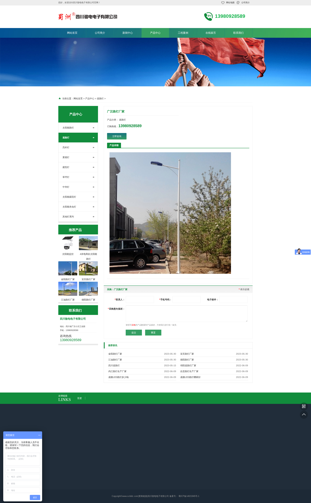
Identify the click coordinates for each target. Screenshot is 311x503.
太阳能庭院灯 (69, 197)
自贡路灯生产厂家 (189, 371)
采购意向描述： (116, 308)
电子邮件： (213, 299)
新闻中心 (127, 32)
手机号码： (165, 299)
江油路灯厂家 (115, 359)
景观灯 (66, 157)
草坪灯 (66, 177)
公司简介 (245, 2)
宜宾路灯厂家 (187, 354)
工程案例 (183, 32)
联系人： (120, 299)
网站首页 (72, 32)
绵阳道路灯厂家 (188, 365)
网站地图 (230, 2)
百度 (79, 398)
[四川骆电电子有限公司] (88, 16)
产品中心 (155, 32)
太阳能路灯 (68, 127)
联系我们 (238, 32)
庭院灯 (66, 167)
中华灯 (66, 187)
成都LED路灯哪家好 (190, 377)
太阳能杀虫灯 (69, 206)
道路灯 (100, 98)
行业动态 (95, 458)
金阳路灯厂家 (115, 354)
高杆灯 (66, 147)
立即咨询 (116, 136)
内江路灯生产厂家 (117, 371)
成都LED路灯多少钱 (118, 377)
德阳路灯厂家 (187, 359)
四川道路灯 (114, 365)
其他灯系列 (68, 216)
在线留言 (211, 32)
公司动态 (95, 454)
